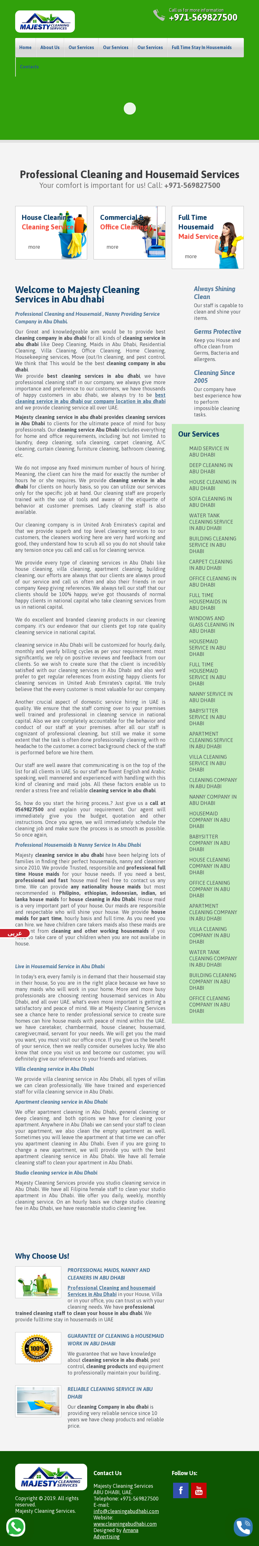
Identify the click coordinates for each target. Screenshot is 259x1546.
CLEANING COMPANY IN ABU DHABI (213, 783)
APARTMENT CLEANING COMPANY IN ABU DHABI (213, 912)
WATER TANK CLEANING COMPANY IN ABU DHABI (213, 958)
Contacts (29, 66)
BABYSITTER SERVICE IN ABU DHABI (207, 717)
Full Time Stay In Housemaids (202, 47)
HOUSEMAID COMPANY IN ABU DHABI (209, 820)
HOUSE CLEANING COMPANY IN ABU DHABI (209, 866)
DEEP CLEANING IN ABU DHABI (210, 468)
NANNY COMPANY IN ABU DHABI (213, 800)
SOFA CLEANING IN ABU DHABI (210, 502)
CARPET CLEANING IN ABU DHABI (210, 565)
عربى (15, 933)
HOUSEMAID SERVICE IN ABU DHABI (207, 648)
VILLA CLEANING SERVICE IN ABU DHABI (208, 763)
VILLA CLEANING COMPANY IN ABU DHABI (209, 935)
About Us (50, 47)
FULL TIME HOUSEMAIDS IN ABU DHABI (208, 601)
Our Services (81, 47)
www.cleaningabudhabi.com (125, 1524)
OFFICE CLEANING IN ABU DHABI (212, 582)
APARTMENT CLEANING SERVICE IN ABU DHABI (211, 740)
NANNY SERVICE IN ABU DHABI (210, 697)
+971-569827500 (203, 17)
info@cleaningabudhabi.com (126, 1511)
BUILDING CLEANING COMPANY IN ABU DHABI (212, 981)
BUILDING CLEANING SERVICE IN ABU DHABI (212, 545)
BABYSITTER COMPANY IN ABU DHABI (209, 843)
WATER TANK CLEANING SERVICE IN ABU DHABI (211, 522)
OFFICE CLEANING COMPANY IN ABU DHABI (209, 889)
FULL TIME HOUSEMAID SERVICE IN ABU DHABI (207, 674)
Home (25, 47)
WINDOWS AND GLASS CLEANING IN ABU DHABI (211, 624)
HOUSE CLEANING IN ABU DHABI (212, 485)
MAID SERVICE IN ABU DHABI (209, 452)
